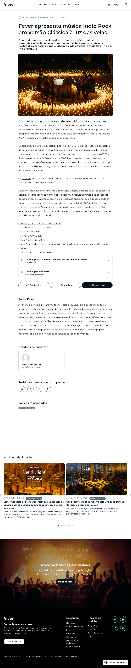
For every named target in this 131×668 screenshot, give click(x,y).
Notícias (43, 4)
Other (90, 637)
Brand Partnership (96, 633)
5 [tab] (72, 525)
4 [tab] (69, 525)
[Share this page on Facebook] (48, 389)
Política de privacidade (53, 656)
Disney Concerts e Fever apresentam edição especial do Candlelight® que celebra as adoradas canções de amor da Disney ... (34, 505)
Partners (92, 630)
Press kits (65, 4)
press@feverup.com (31, 367)
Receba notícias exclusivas (73, 641)
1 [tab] (58, 525)
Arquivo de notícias (74, 626)
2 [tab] (62, 525)
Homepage (71, 623)
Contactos (78, 4)
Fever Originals (26, 408)
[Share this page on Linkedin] (39, 389)
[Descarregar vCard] (60, 355)
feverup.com (72, 647)
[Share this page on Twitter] (30, 389)
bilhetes (26, 178)
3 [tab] (65, 525)
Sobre (55, 4)
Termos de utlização (70, 656)
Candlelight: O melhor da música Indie (39, 223)
